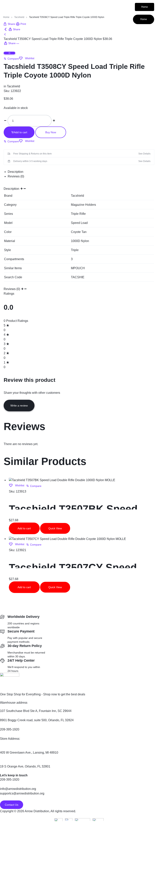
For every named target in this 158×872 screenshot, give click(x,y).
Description (15, 171)
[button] (11, 58)
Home (144, 6)
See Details (144, 154)
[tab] (81, 172)
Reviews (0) (16, 176)
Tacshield (19, 17)
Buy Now (50, 132)
